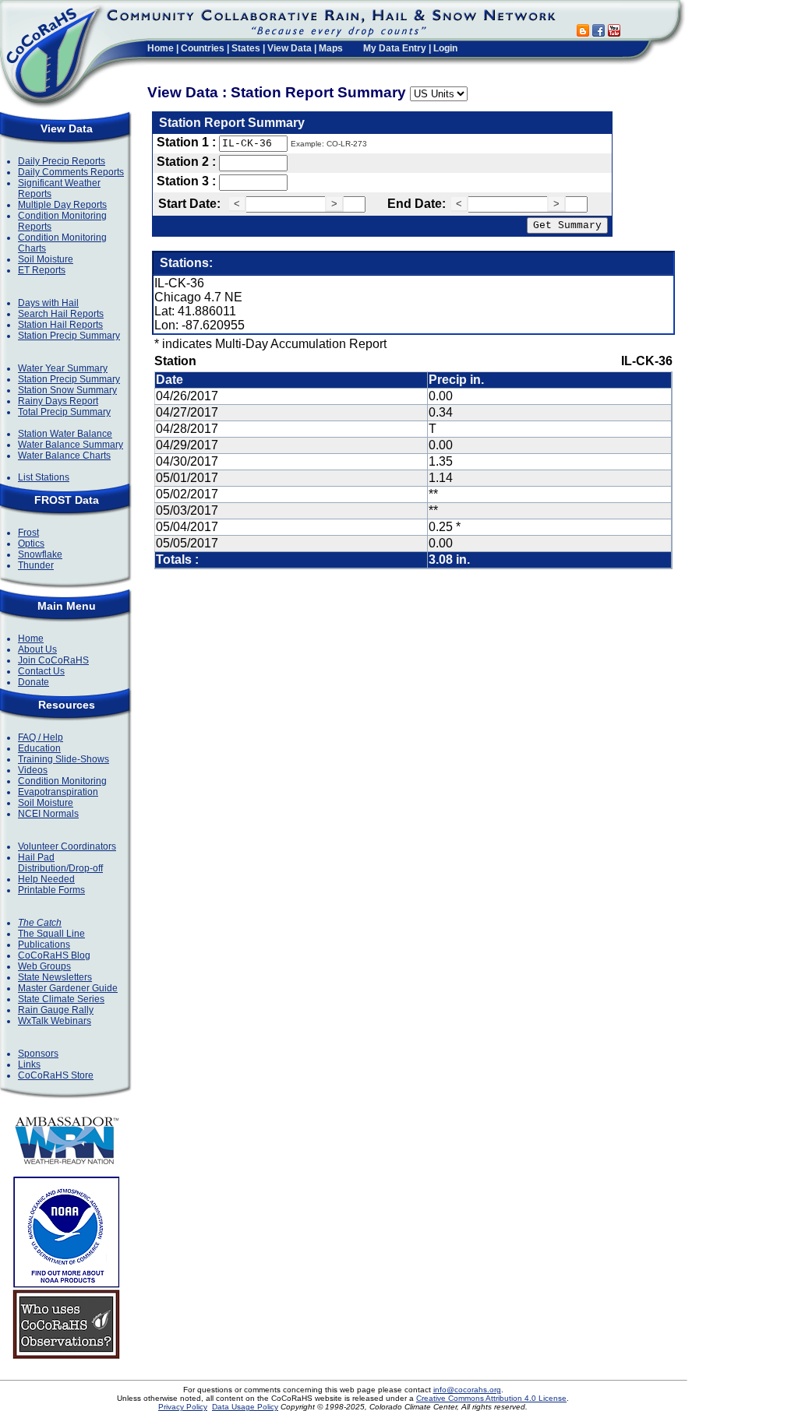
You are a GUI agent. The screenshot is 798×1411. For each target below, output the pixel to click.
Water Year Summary (63, 368)
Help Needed (46, 879)
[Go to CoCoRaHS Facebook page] (598, 32)
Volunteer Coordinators (67, 846)
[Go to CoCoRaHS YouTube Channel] (614, 32)
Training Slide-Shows (63, 759)
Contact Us (41, 671)
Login (445, 48)
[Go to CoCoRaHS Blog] (583, 32)
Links (29, 1064)
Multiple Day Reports (62, 204)
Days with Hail (48, 302)
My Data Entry (394, 48)
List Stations (43, 477)
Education (39, 748)
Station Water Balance (65, 433)
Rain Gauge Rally (56, 1010)
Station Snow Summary (67, 390)
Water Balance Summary (70, 444)
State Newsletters (55, 977)
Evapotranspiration (58, 791)
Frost (28, 532)
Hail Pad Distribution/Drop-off (60, 863)
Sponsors (38, 1053)
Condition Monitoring (62, 781)
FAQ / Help (40, 737)
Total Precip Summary (64, 411)
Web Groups (44, 966)
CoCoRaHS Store (56, 1075)
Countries (202, 48)
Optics (31, 543)
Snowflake (40, 554)
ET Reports (41, 270)
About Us (37, 649)
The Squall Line (51, 933)
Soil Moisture (45, 259)
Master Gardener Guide (68, 988)
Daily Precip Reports (61, 161)
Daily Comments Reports (71, 172)
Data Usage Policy (245, 1406)
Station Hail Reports (60, 324)
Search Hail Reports (61, 313)
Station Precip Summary (69, 335)
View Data (289, 48)
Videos (33, 770)
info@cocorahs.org (467, 1389)
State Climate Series (61, 999)
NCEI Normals (48, 813)
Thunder (36, 565)
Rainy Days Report (58, 401)
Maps (331, 48)
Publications (44, 944)
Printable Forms (51, 890)
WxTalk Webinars (54, 1020)
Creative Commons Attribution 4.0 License (491, 1398)
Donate (33, 682)
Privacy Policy (182, 1406)
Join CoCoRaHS (53, 660)
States (245, 48)
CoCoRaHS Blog (54, 955)
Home (160, 48)
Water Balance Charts (64, 455)
